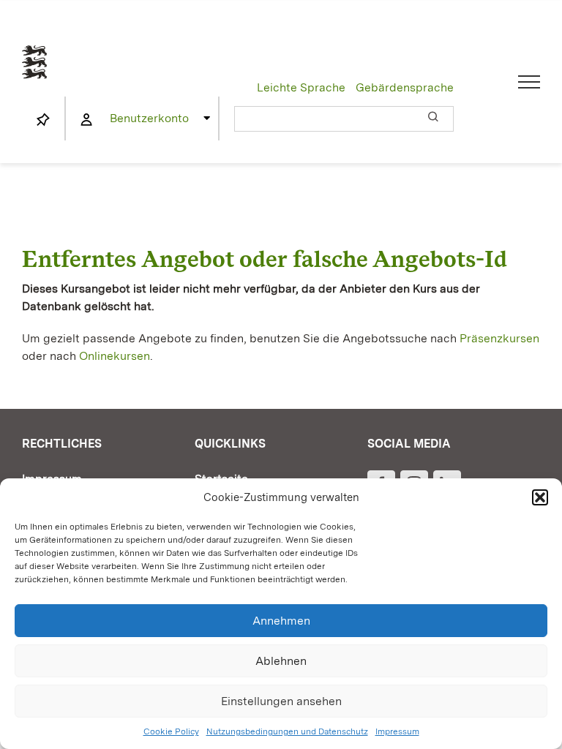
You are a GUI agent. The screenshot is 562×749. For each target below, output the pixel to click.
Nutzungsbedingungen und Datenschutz (287, 731)
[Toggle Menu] (529, 82)
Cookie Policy (171, 731)
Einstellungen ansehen (281, 701)
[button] (540, 497)
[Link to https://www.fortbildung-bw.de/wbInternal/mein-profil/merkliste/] (43, 120)
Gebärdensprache (405, 87)
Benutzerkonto (149, 118)
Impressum (397, 731)
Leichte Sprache (301, 87)
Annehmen (281, 621)
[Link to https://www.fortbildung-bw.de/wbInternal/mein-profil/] (86, 120)
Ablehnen (281, 661)
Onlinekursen (114, 356)
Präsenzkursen (499, 338)
